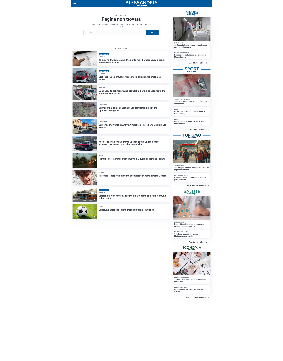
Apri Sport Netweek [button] (198, 129)
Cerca (152, 32)
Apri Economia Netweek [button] (196, 297)
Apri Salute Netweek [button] (198, 242)
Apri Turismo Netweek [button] (197, 185)
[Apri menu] (74, 3)
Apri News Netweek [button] (198, 63)
